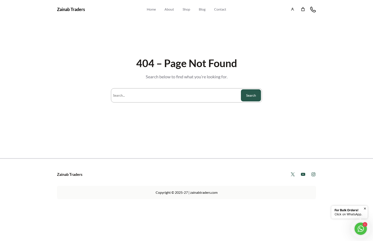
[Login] (292, 9)
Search (251, 95)
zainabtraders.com (204, 192)
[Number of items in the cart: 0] (303, 9)
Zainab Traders (71, 9)
